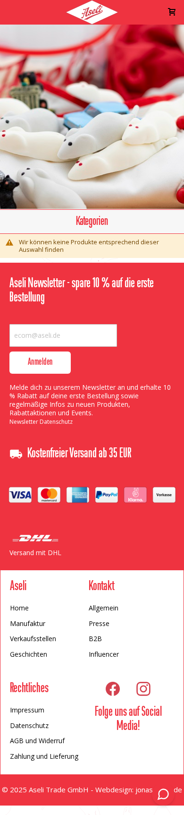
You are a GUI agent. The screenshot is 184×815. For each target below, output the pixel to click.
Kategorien (92, 221)
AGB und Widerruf (37, 740)
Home (19, 607)
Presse (99, 623)
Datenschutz (29, 725)
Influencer (104, 654)
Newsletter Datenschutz (41, 422)
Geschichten (28, 654)
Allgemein (103, 607)
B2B (95, 638)
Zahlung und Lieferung (44, 756)
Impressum (27, 709)
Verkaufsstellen (33, 638)
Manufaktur (27, 623)
